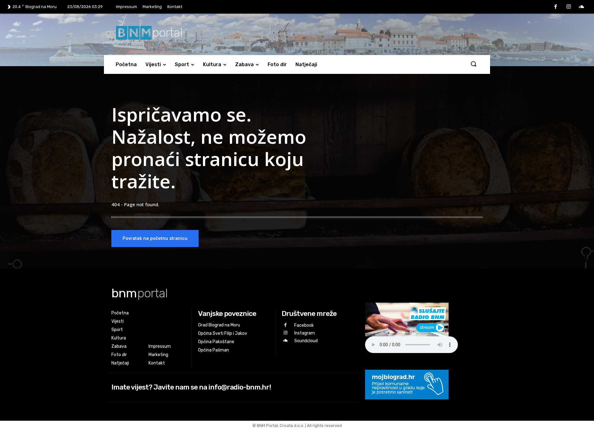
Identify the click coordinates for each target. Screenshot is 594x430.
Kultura (212, 64)
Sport (182, 64)
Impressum (126, 6)
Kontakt (174, 6)
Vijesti (153, 64)
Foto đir (277, 64)
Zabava (244, 64)
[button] (473, 64)
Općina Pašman (213, 350)
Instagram (304, 333)
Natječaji (306, 64)
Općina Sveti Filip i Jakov (222, 333)
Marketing (152, 6)
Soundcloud (306, 340)
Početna (126, 64)
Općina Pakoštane (216, 341)
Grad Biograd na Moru (219, 325)
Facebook (304, 325)
